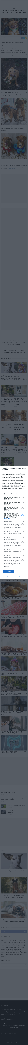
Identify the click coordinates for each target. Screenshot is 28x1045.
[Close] (25, 468)
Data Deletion (6, 576)
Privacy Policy (22, 576)
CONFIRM (8, 571)
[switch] (22, 497)
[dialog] (14, 522)
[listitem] (14, 494)
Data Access (14, 576)
